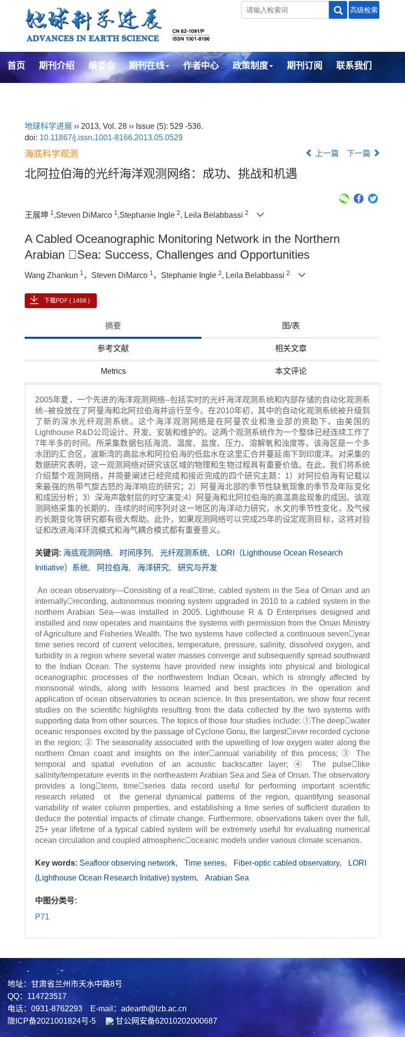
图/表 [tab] (291, 325)
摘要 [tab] (113, 325)
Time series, (206, 863)
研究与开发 (197, 567)
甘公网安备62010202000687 (165, 1021)
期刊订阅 (305, 66)
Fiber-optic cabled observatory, (288, 863)
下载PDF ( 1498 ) (67, 300)
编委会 (101, 66)
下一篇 (359, 153)
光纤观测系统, (185, 553)
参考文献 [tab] (113, 348)
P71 (42, 917)
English (23, 92)
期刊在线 (146, 66)
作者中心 (201, 66)
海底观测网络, (89, 553)
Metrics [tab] (113, 371)
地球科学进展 (48, 126)
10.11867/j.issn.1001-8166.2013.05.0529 (111, 137)
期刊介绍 (57, 66)
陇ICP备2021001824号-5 (51, 1021)
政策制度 (250, 66)
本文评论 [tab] (291, 371)
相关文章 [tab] (291, 348)
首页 (16, 66)
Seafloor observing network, (129, 863)
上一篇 (326, 153)
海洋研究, (155, 567)
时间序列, (137, 553)
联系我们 (354, 66)
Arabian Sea (227, 878)
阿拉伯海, (114, 567)
